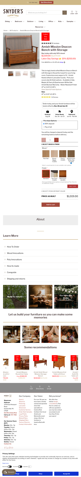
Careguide (11, 272)
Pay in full (48, 127)
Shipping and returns (16, 279)
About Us (22, 401)
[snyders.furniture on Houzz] (7, 448)
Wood (44, 148)
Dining (7, 21)
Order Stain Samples (25, 412)
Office (50, 21)
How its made (13, 266)
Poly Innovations (14, 259)
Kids (60, 21)
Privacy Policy (23, 416)
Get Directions (46, 2)
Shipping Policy (23, 420)
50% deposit (49, 124)
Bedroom (18, 21)
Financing (22, 403)
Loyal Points (23, 414)
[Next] (75, 368)
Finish (44, 168)
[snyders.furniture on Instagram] (10, 448)
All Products (14, 30)
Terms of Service (24, 422)
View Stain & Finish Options (51, 89)
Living (41, 21)
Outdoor (30, 21)
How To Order (13, 247)
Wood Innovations (15, 253)
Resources (39, 27)
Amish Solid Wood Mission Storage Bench (40, 374)
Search (21, 399)
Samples (70, 21)
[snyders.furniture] (13, 12)
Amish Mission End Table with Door (59, 373)
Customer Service (24, 410)
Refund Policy (23, 418)
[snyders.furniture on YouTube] (12, 448)
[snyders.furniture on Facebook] (5, 448)
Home (6, 30)
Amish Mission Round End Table (22, 373)
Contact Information (25, 424)
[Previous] (6, 368)
